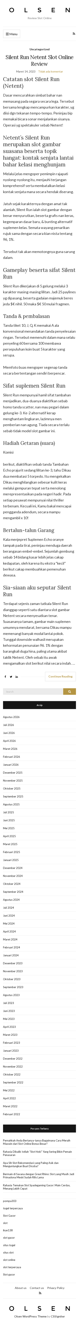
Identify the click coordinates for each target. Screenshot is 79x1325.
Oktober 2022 (11, 1074)
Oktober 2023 (11, 979)
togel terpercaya (13, 1208)
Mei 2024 (9, 923)
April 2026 (9, 740)
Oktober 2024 (11, 883)
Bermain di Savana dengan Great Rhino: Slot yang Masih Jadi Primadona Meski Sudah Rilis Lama (38, 1175)
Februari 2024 (11, 947)
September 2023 (13, 987)
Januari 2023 (11, 1050)
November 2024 (13, 875)
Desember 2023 (12, 963)
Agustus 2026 (11, 717)
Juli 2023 (8, 1003)
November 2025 (13, 780)
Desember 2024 (12, 868)
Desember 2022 (12, 1058)
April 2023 (9, 1026)
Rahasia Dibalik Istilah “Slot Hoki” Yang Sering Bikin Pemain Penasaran (37, 1153)
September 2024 (13, 891)
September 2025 (13, 796)
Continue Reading (60, 676)
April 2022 (9, 1098)
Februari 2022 (11, 1114)
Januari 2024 (11, 955)
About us (21, 1288)
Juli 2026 (8, 725)
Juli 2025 (8, 812)
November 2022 (13, 1066)
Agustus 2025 (11, 804)
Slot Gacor (9, 1215)
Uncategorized (40, 49)
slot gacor (9, 1237)
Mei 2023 (9, 1018)
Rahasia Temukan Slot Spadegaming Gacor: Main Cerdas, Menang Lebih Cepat (36, 1187)
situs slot (8, 1252)
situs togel (9, 1245)
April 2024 (9, 931)
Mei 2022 (9, 1090)
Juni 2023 (9, 1011)
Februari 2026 (11, 756)
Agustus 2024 (11, 899)
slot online (9, 1259)
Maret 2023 (10, 1034)
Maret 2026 (10, 748)
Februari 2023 (11, 1042)
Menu (13, 34)
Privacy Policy (55, 1288)
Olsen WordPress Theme (30, 1316)
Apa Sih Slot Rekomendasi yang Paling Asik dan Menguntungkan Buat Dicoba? (31, 1164)
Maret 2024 (10, 939)
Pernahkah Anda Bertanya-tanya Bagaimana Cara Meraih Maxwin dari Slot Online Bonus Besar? (36, 1142)
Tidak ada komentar (50, 71)
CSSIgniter (58, 1316)
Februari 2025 (11, 852)
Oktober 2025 (11, 788)
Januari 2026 (11, 764)
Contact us (37, 1288)
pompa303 (9, 1201)
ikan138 (8, 1230)
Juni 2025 (9, 820)
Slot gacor (9, 1274)
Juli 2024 (8, 907)
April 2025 (9, 836)
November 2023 (13, 971)
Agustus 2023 (11, 995)
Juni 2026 (9, 733)
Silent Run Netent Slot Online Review (39, 60)
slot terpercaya (12, 1267)
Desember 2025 (12, 772)
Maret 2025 (10, 844)
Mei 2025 (9, 828)
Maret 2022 (10, 1106)
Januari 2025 (11, 860)
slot (5, 1223)
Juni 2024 (9, 915)
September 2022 (13, 1082)
